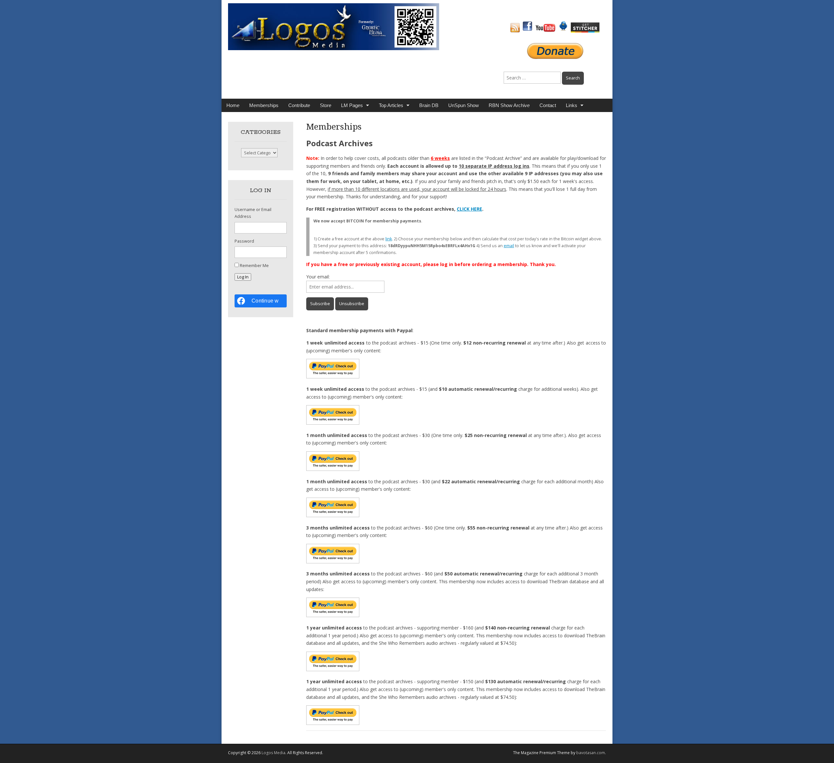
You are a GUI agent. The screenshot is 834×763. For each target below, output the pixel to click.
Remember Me (254, 265)
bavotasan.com (590, 753)
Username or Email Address (253, 213)
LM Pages (352, 105)
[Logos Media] (334, 26)
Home (232, 105)
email (509, 245)
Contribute (299, 105)
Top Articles (391, 105)
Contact (547, 105)
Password (244, 241)
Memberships (264, 105)
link (388, 239)
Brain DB (429, 105)
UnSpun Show (463, 105)
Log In (243, 277)
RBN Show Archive (509, 105)
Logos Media (273, 753)
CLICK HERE (469, 209)
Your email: (318, 277)
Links (571, 105)
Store (325, 105)
